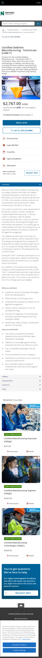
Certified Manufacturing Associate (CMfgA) (20, 440)
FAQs (4, 389)
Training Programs (13, 30)
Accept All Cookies (19, 645)
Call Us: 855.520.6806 (11, 37)
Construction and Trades (29, 30)
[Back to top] (21, 614)
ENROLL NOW (21, 123)
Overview (5, 184)
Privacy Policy (26, 639)
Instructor (6, 385)
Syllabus (5, 376)
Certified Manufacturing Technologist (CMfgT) (15, 544)
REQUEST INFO (32, 173)
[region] (19, 638)
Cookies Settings (19, 650)
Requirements (7, 381)
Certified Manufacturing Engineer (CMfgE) (20, 492)
